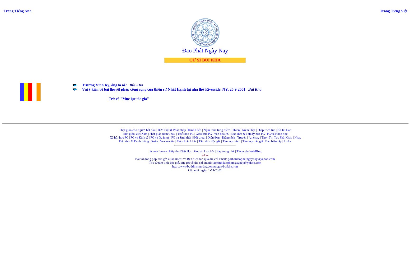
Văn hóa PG (221, 133)
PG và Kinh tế (139, 137)
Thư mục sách (231, 141)
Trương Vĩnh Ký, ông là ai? (104, 85)
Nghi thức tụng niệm (217, 130)
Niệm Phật (248, 130)
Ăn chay (254, 137)
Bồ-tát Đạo (284, 130)
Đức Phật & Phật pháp (172, 130)
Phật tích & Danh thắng (134, 141)
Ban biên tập (273, 141)
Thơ (264, 137)
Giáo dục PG (204, 133)
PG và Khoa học (277, 133)
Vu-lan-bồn (167, 141)
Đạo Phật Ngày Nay (205, 50)
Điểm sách (228, 137)
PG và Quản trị (159, 137)
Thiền (236, 130)
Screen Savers (158, 151)
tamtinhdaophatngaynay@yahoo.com (237, 162)
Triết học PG (185, 133)
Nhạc (297, 137)
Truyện (242, 137)
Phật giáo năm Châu (162, 133)
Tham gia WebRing (249, 151)
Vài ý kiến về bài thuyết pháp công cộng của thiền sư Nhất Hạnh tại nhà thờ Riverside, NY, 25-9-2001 (163, 89)
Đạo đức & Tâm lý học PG (248, 133)
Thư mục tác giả (253, 141)
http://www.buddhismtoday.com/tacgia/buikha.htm (205, 166)
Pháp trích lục (266, 130)
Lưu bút (209, 151)
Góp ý (198, 151)
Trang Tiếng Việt (393, 11)
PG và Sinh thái (181, 137)
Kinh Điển (194, 130)
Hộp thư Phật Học (180, 151)
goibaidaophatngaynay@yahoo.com (251, 159)
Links (287, 141)
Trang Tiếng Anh (18, 11)
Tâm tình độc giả (209, 141)
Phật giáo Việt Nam (135, 133)
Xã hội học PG (119, 137)
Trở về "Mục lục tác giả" (129, 99)
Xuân (154, 141)
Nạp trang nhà (225, 151)
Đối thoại (199, 137)
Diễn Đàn (214, 137)
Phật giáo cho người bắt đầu (138, 130)
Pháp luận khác (186, 141)
